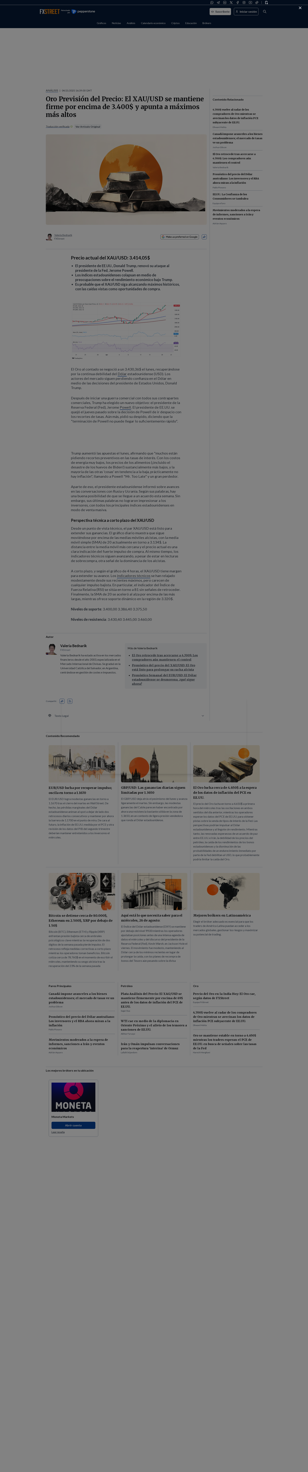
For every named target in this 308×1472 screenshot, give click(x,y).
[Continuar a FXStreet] (300, 7)
